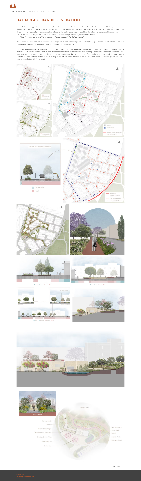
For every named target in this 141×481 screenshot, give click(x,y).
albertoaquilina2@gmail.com (25, 476)
